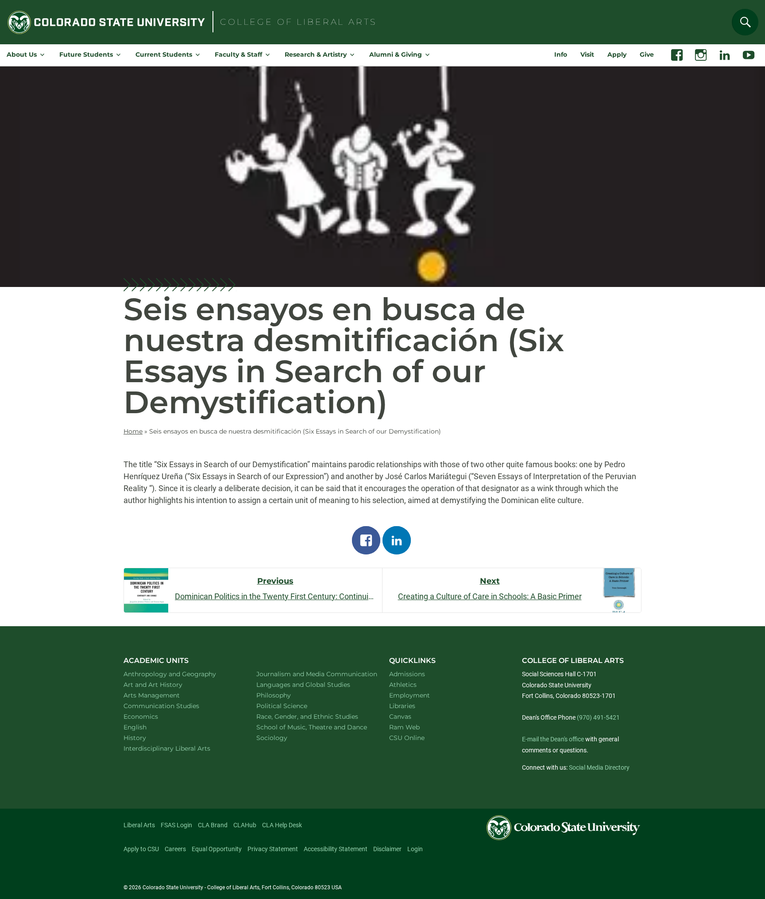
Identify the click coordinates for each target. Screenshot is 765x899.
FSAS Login (176, 825)
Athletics (403, 685)
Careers (175, 848)
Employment (409, 695)
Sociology (283, 737)
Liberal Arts (139, 825)
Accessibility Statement (335, 848)
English (146, 727)
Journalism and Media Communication (312, 674)
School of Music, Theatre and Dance (312, 727)
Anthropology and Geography (179, 674)
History (146, 737)
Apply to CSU (141, 848)
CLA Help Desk (282, 825)
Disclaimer (387, 848)
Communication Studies (173, 705)
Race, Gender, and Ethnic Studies (312, 716)
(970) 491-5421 (598, 717)
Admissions (407, 674)
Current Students (163, 54)
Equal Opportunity (217, 848)
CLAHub (244, 825)
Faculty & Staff (238, 54)
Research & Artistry (316, 54)
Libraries (402, 706)
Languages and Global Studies (312, 684)
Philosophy (285, 695)
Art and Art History (164, 684)
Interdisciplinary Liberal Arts (179, 748)
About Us (22, 54)
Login (415, 848)
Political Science (293, 705)
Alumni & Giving (395, 54)
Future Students (86, 54)
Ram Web (404, 727)
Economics (152, 716)
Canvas (400, 717)
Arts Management (163, 695)
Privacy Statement (272, 848)
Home (133, 431)
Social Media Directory (599, 767)
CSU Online (407, 738)
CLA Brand (213, 825)
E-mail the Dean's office (553, 739)
